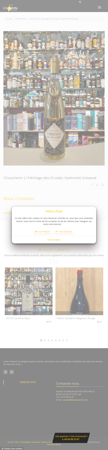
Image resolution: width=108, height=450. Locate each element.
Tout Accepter (65, 231)
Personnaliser (54, 239)
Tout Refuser (43, 231)
